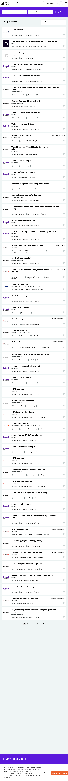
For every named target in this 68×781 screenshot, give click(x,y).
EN (39, 3)
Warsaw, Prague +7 (18, 46)
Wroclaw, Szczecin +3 (19, 569)
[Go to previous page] (21, 624)
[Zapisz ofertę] (64, 35)
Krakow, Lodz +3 (17, 406)
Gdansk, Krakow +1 (18, 69)
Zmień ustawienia (43, 773)
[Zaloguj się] (61, 3)
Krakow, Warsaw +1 (18, 81)
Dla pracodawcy (49, 3)
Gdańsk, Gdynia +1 (18, 534)
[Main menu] (66, 3)
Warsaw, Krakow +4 (18, 95)
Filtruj (62, 12)
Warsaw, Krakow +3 (18, 214)
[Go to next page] (47, 624)
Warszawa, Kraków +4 (19, 360)
